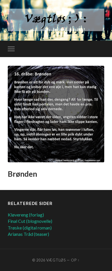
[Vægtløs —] (56, 20)
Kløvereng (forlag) (26, 214)
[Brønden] (56, 114)
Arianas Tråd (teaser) (28, 234)
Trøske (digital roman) (30, 227)
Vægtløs (56, 260)
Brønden (22, 173)
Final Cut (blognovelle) (30, 221)
